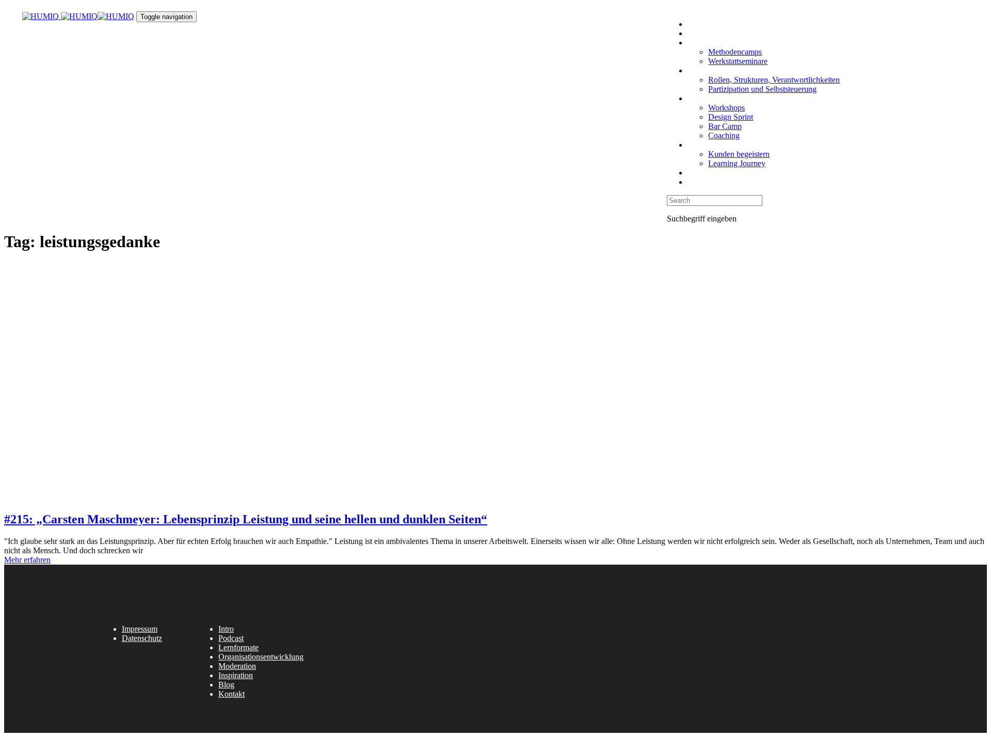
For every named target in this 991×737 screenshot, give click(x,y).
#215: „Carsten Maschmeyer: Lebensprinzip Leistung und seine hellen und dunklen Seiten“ (245, 519)
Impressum (139, 628)
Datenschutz (142, 638)
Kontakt (231, 694)
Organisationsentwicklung (260, 656)
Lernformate (238, 647)
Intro (226, 628)
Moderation (237, 666)
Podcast (231, 638)
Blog (226, 684)
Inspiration (235, 675)
